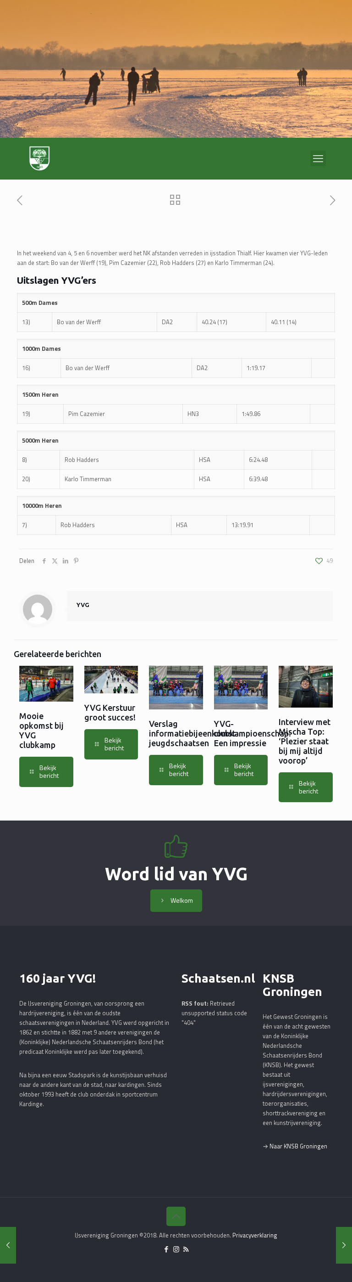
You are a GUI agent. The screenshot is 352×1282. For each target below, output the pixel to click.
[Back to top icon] (176, 1216)
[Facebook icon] (166, 1249)
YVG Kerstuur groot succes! (110, 712)
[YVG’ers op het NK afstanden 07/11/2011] (8, 1245)
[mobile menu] (318, 158)
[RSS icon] (185, 1249)
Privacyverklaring (254, 1235)
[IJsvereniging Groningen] (39, 158)
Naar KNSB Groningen (298, 1146)
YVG (83, 605)
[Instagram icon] (176, 1249)
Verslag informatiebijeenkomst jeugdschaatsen (192, 733)
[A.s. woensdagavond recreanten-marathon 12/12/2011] (344, 1245)
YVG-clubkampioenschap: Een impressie (252, 733)
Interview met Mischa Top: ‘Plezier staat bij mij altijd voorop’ (304, 741)
